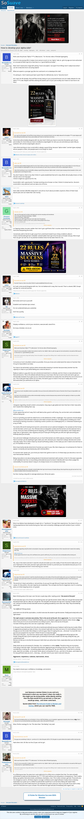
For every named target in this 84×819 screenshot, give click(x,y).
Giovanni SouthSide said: (20, 467)
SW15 (6, 197)
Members (29, 8)
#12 (81, 542)
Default (4, 806)
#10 (81, 384)
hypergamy (31, 50)
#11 (81, 520)
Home (4, 8)
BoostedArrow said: (19, 133)
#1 (81, 54)
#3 (81, 159)
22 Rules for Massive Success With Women (42, 796)
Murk (6, 675)
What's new (19, 8)
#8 (81, 321)
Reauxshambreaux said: (20, 736)
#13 (81, 570)
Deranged (6, 721)
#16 (81, 712)
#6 (81, 276)
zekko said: (17, 163)
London (9, 685)
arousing (26, 50)
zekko (7, 137)
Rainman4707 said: (18, 717)
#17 (81, 732)
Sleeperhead (7, 350)
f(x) (7, 307)
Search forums (10, 10)
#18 (81, 753)
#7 (81, 298)
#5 (81, 207)
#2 (81, 128)
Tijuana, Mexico (7, 229)
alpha (21, 50)
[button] (24, 7)
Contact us (53, 806)
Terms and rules (61, 806)
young (48, 50)
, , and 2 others (25, 154)
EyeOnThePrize (6, 393)
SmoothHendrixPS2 (6, 530)
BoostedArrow (5, 50)
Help (75, 806)
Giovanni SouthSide (6, 217)
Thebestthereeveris (6, 763)
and (20, 317)
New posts (3, 10)
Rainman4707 (6, 602)
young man (53, 50)
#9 (81, 341)
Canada (9, 729)
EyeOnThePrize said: (19, 546)
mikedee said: (17, 212)
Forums (10, 8)
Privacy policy (69, 806)
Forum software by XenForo (42, 809)
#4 (81, 188)
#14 (81, 593)
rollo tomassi (42, 50)
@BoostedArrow (18, 410)
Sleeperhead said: (18, 388)
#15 (81, 666)
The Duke (7, 330)
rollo (37, 50)
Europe (9, 71)
